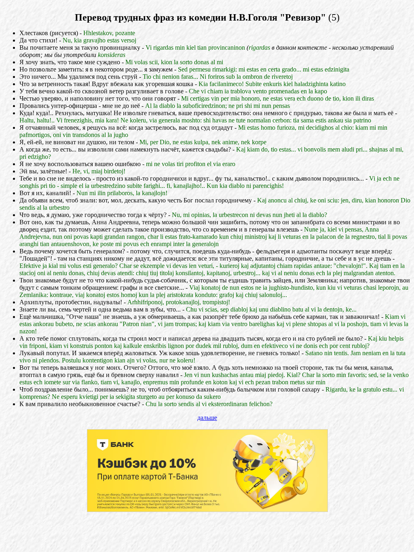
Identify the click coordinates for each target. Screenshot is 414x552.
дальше (207, 417)
